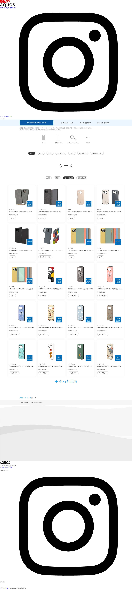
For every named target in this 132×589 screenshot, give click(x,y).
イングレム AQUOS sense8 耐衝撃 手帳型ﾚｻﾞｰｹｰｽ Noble (49, 211)
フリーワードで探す (103, 123)
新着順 (57, 178)
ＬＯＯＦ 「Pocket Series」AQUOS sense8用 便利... (109, 250)
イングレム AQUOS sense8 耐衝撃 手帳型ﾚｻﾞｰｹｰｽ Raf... (20, 211)
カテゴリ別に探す (85, 123)
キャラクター (83, 153)
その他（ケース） (97, 153)
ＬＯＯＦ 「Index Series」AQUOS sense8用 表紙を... (21, 289)
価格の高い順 (69, 178)
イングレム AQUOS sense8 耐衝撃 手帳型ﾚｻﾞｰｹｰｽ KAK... (20, 250)
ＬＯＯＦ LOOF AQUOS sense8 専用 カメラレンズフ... (50, 250)
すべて (32, 153)
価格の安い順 (82, 178)
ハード (41, 153)
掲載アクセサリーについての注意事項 (31, 402)
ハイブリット (61, 153)
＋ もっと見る (66, 381)
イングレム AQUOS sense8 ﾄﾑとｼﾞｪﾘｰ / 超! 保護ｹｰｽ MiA (50, 366)
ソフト (50, 153)
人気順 (48, 178)
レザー (72, 153)
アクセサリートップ (67, 123)
